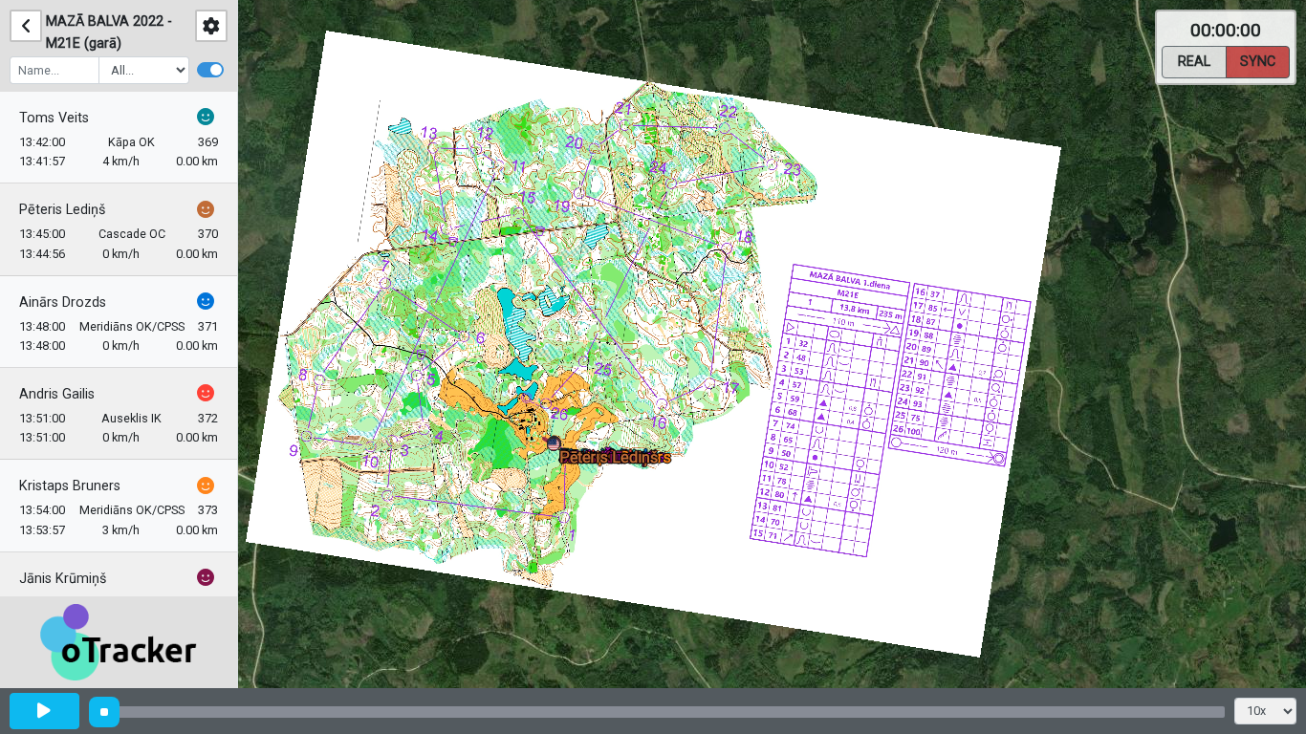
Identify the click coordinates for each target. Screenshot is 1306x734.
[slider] (104, 712)
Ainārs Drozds (62, 302)
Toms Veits (54, 118)
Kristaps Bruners (69, 486)
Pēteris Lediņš (62, 210)
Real (1194, 62)
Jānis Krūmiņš (62, 579)
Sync (1257, 62)
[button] (557, 447)
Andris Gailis (57, 394)
